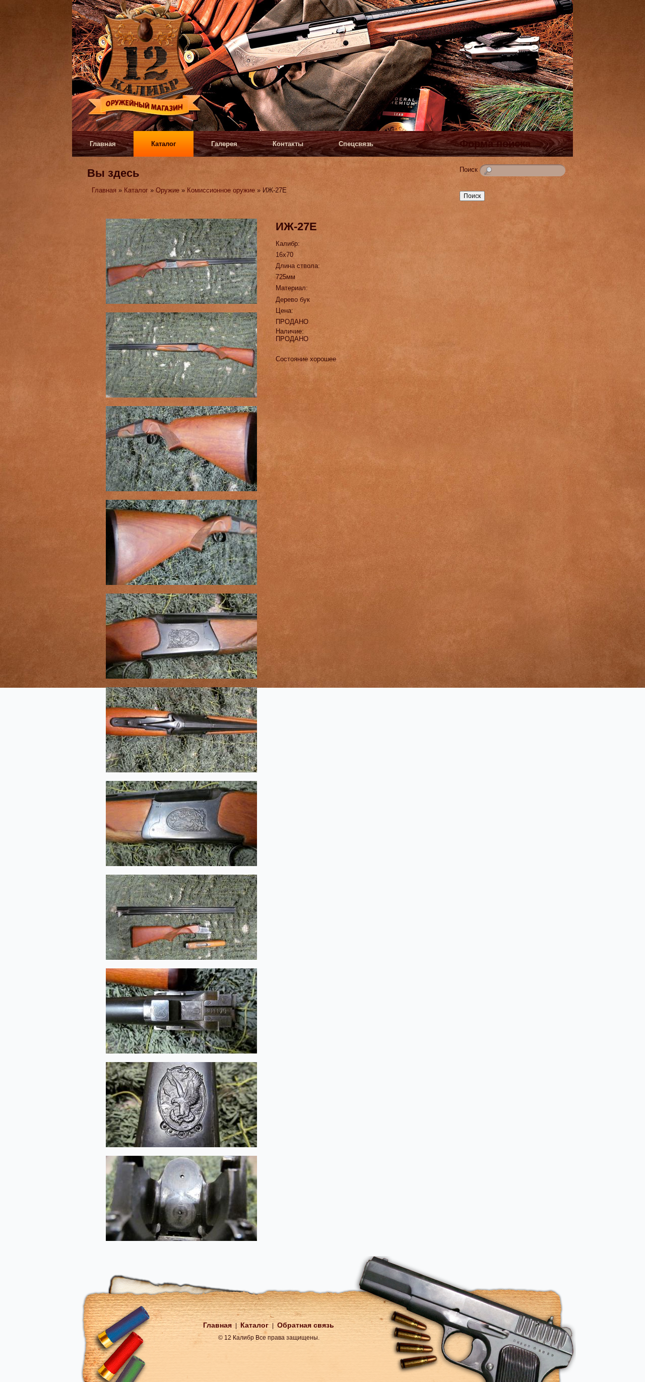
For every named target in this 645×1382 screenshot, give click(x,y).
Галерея (224, 144)
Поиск (470, 169)
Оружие (167, 190)
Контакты (288, 144)
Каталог (163, 144)
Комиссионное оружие (221, 190)
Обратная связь (305, 1325)
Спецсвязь (356, 144)
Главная (103, 144)
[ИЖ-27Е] (181, 305)
